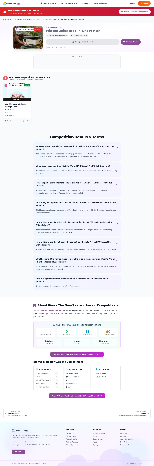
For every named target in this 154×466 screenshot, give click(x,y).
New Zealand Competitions (12, 19)
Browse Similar (132, 42)
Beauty (95, 445)
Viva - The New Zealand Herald (48, 19)
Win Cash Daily (71, 436)
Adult (95, 442)
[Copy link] (65, 47)
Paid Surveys (70, 433)
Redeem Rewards (72, 442)
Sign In (132, 3)
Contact (123, 436)
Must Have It (9, 110)
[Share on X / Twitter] (56, 47)
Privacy (122, 445)
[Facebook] (13, 445)
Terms (130, 445)
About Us (123, 433)
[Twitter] (17, 445)
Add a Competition (126, 439)
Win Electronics (29, 19)
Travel (95, 436)
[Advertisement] (77, 63)
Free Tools (123, 442)
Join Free (144, 3)
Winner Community (72, 445)
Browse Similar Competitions (136, 12)
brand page (101, 313)
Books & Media (98, 439)
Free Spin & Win (71, 439)
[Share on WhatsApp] (61, 47)
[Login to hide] (28, 121)
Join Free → (18, 451)
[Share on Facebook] (52, 47)
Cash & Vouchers (10, 113)
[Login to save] (23, 121)
